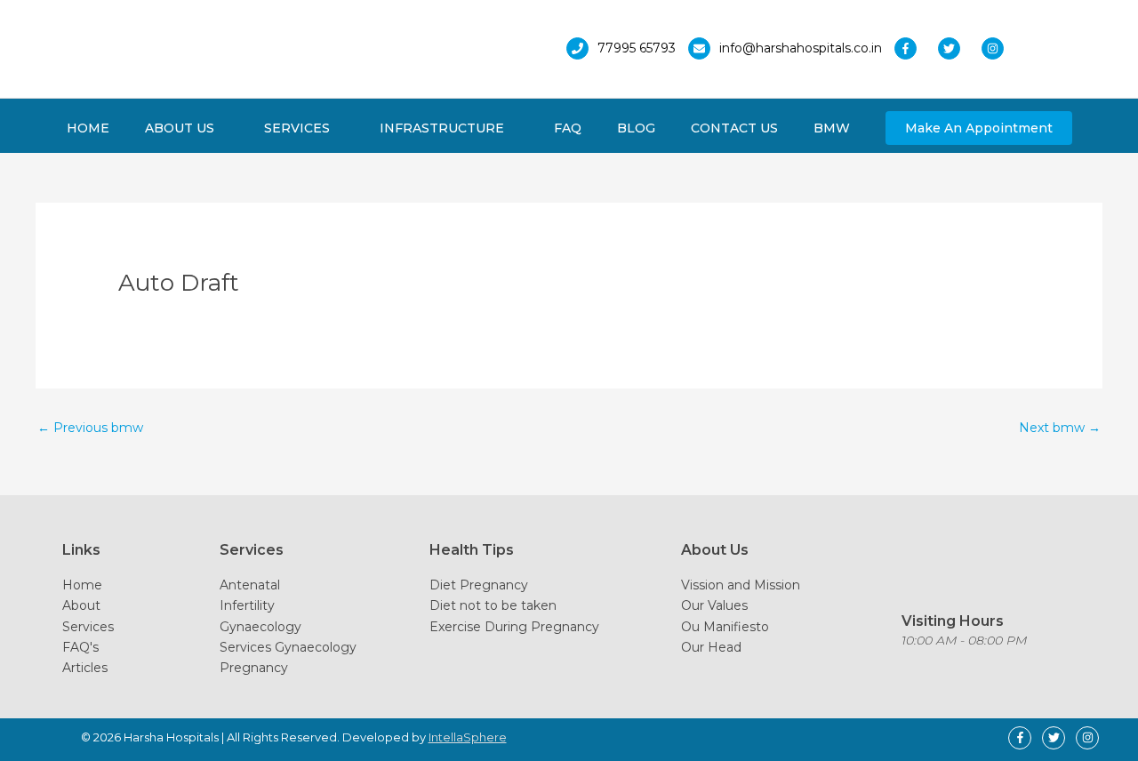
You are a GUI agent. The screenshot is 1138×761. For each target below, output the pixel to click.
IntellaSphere (468, 737)
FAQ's (80, 647)
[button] (979, 128)
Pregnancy (254, 668)
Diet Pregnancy (478, 585)
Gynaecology (260, 627)
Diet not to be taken (493, 605)
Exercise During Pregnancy (514, 627)
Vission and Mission (740, 585)
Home (82, 585)
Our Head (711, 647)
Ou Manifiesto (725, 627)
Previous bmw (90, 428)
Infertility (247, 605)
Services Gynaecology (288, 647)
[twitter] (958, 48)
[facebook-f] (914, 48)
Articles (85, 668)
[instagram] (997, 48)
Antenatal (250, 585)
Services (88, 627)
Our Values (714, 605)
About (81, 605)
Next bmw (1060, 428)
